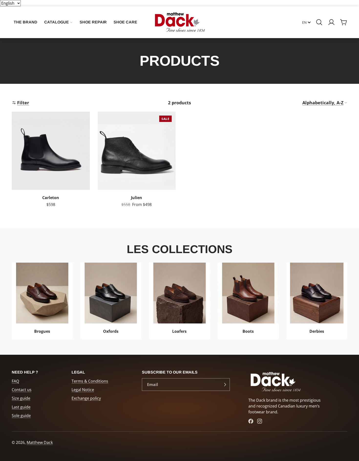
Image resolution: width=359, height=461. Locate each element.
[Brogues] (42, 301)
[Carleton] (51, 162)
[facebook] (250, 421)
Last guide (21, 407)
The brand (25, 22)
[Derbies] (316, 301)
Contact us (22, 389)
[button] (319, 22)
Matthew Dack (40, 442)
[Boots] (248, 301)
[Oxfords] (110, 301)
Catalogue (56, 22)
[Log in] (331, 22)
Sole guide (21, 415)
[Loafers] (179, 301)
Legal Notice (83, 389)
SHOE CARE (125, 22)
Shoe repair (93, 22)
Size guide (21, 398)
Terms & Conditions (90, 381)
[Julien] (137, 162)
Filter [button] (23, 102)
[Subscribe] (225, 384)
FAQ (15, 381)
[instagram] (259, 421)
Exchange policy (86, 398)
